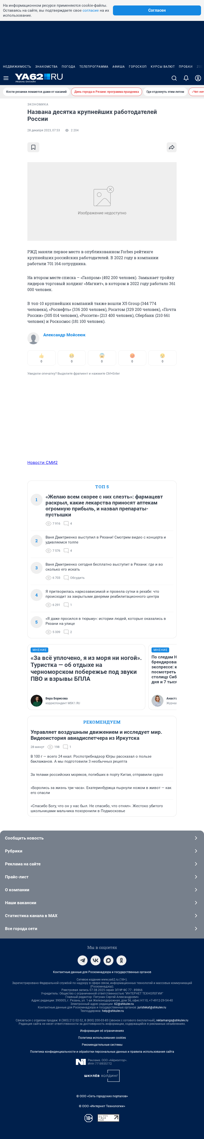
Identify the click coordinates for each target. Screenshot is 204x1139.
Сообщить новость (24, 838)
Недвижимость (17, 66)
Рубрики (13, 850)
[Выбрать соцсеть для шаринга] (172, 147)
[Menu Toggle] (6, 78)
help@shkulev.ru (113, 1011)
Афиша (118, 66)
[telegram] (83, 960)
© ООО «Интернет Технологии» (102, 1106)
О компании (17, 889)
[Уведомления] (186, 78)
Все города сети (21, 928)
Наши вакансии (20, 902)
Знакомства (46, 66)
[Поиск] (174, 78)
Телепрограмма (93, 66)
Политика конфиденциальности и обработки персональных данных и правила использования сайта (102, 1051)
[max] (108, 960)
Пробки (186, 66)
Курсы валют (163, 66)
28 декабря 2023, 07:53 (43, 130)
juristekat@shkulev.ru (152, 1007)
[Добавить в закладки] (33, 147)
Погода (68, 66)
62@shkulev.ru (124, 1004)
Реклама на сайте (23, 863)
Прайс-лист (17, 876)
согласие (91, 10)
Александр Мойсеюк (64, 334)
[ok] (121, 960)
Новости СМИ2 (42, 462)
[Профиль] (198, 78)
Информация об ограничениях (102, 1031)
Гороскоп (138, 66)
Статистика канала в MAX (31, 915)
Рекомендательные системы (102, 1044)
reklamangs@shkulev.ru (172, 1020)
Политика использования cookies (102, 1038)
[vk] (96, 960)
